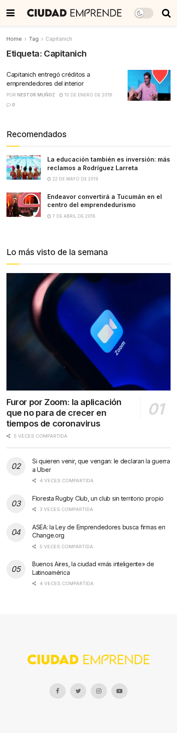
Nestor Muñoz (36, 94)
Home (14, 39)
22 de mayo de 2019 (74, 178)
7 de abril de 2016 (73, 216)
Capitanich (59, 39)
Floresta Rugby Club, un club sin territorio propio (98, 498)
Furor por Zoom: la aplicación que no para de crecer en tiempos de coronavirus (63, 413)
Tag (34, 39)
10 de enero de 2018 (87, 94)
